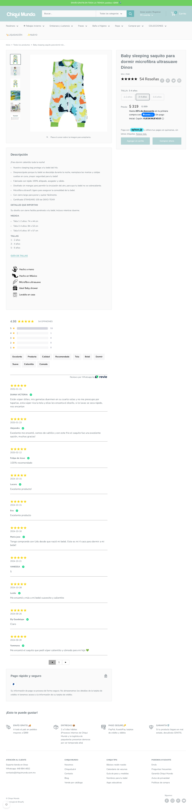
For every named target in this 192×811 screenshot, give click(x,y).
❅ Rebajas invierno (32, 25)
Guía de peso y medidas (117, 773)
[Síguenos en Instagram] (172, 801)
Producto (32, 356)
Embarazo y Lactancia (60, 25)
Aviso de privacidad (161, 778)
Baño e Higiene (99, 25)
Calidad (46, 356)
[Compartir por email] (179, 80)
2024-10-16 (16, 531)
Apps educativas (114, 782)
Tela (77, 356)
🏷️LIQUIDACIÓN (14, 34)
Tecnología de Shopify (15, 802)
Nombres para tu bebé (116, 778)
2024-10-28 (16, 587)
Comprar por (134, 25)
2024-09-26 (16, 613)
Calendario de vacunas (116, 769)
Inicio (8, 45)
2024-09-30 (16, 640)
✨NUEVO (32, 34)
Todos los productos (21, 45)
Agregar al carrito (135, 141)
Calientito (29, 364)
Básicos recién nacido (116, 764)
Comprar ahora (167, 141)
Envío (154, 764)
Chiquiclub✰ (70, 769)
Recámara (10, 25)
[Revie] (101, 377)
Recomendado (62, 356)
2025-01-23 (16, 422)
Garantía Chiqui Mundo (162, 773)
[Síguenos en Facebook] (167, 801)
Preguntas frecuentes (161, 769)
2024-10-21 (16, 561)
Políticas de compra (161, 782)
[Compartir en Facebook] (162, 80)
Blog (66, 778)
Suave (15, 364)
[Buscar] (130, 13)
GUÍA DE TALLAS (19, 255)
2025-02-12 (16, 452)
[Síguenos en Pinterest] (178, 801)
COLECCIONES (156, 25)
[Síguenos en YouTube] (184, 801)
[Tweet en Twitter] (173, 80)
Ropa (117, 25)
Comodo (43, 364)
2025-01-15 (16, 389)
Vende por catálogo (73, 782)
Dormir (99, 356)
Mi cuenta (145, 15)
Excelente (17, 356)
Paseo (81, 25)
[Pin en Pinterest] (168, 80)
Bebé (87, 356)
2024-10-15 (16, 478)
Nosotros (68, 764)
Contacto (68, 773)
